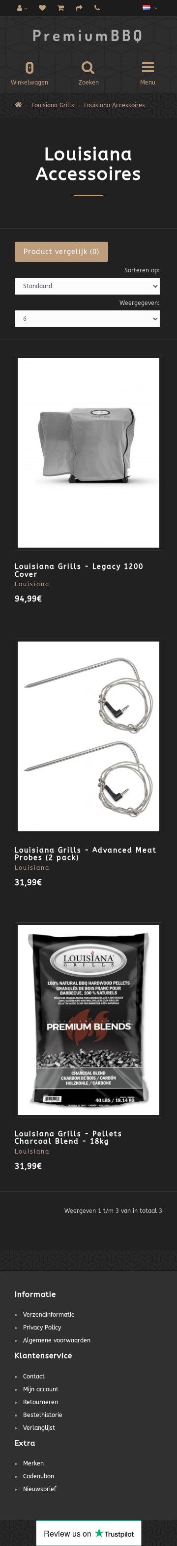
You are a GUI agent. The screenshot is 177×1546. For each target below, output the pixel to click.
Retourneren (40, 1402)
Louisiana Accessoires (114, 105)
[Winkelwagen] (61, 8)
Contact (34, 1376)
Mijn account (41, 1389)
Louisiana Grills (52, 105)
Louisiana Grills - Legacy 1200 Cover (79, 570)
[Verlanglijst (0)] (42, 8)
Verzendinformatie (49, 1314)
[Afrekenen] (79, 8)
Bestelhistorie (42, 1415)
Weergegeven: (139, 303)
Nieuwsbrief (39, 1489)
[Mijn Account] (22, 8)
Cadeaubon (38, 1476)
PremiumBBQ (88, 34)
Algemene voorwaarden (56, 1340)
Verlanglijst (39, 1427)
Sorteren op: (142, 270)
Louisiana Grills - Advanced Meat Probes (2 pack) (86, 854)
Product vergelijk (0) (61, 252)
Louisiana (32, 584)
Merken (33, 1463)
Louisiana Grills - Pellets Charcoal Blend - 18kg (68, 1138)
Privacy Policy (42, 1327)
